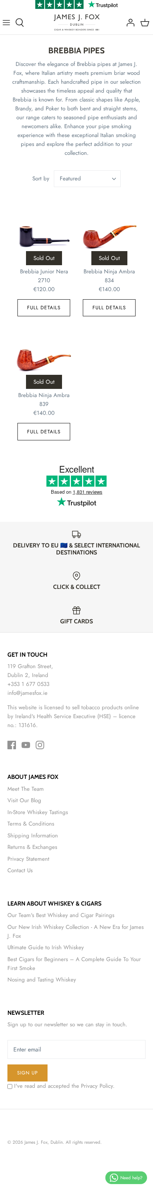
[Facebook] (11, 745)
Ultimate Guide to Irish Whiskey (45, 947)
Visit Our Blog (24, 800)
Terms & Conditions (30, 824)
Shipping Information (32, 835)
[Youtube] (26, 745)
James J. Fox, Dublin (44, 1142)
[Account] (128, 22)
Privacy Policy (97, 1086)
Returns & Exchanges (32, 847)
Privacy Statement (28, 859)
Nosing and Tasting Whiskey (41, 980)
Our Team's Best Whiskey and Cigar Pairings (60, 915)
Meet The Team (25, 789)
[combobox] (87, 178)
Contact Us (20, 870)
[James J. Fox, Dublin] (76, 22)
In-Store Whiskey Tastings (37, 812)
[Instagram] (40, 745)
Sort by (40, 178)
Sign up (27, 1072)
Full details (44, 307)
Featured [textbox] (70, 179)
